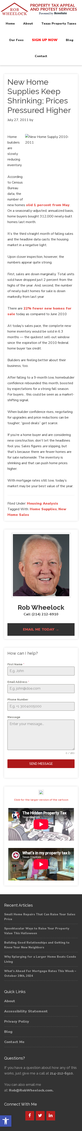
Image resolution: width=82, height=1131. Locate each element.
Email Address (18, 682)
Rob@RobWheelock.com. (31, 1090)
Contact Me (14, 1042)
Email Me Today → (41, 629)
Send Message (41, 763)
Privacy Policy (16, 1021)
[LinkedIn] (50, 1115)
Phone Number (17, 699)
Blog (8, 1031)
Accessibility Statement (26, 1011)
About (9, 1001)
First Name (15, 664)
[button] (5, 1121)
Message (13, 717)
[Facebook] (29, 1115)
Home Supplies (43, 509)
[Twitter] (40, 1115)
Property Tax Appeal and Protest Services (41, 9)
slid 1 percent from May (48, 205)
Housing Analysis (42, 503)
